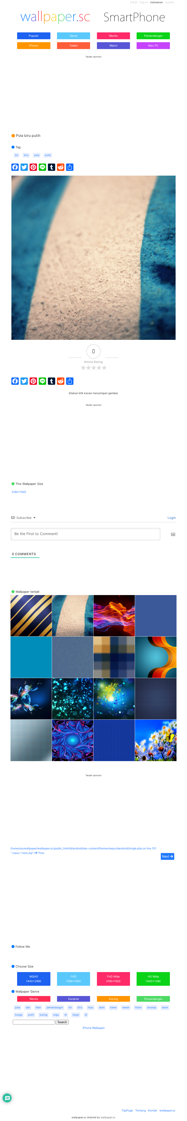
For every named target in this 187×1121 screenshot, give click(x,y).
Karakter (73, 999)
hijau (90, 1007)
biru (26, 155)
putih (48, 155)
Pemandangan (153, 35)
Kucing (113, 999)
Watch (113, 45)
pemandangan (55, 1007)
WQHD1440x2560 (33, 979)
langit (76, 1014)
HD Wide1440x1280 (153, 979)
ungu (56, 1014)
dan (28, 1007)
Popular (34, 35)
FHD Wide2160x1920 (113, 979)
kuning (43, 1014)
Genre (74, 35)
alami (165, 1007)
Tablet (74, 45)
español (169, 2)
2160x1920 (19, 492)
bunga (18, 1014)
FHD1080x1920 (73, 979)
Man (38, 1007)
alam (101, 1007)
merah (125, 1007)
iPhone (33, 45)
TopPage (127, 1110)
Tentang (140, 1110)
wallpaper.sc (167, 1110)
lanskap (151, 1007)
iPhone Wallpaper (94, 1028)
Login (171, 518)
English (144, 2)
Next (166, 856)
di (86, 1014)
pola (36, 155)
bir (16, 155)
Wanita (113, 35)
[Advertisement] (93, 90)
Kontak (152, 1110)
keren (113, 1007)
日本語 (133, 2)
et (66, 1014)
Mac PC (153, 45)
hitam (138, 1007)
